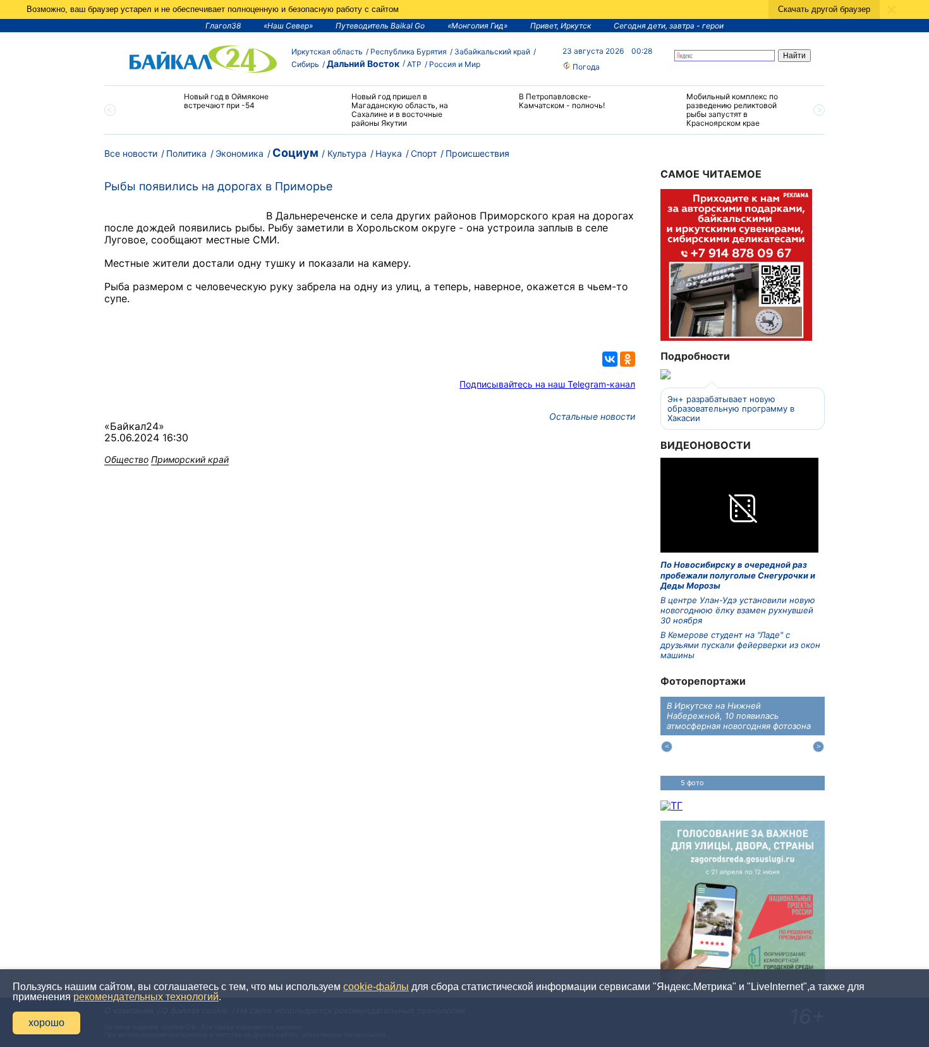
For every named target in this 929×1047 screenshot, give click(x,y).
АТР (414, 64)
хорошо (46, 1022)
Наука (388, 153)
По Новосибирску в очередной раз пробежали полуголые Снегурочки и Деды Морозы (737, 575)
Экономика (240, 153)
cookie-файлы (376, 986)
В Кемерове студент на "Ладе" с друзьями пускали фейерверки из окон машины (740, 645)
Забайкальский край (492, 51)
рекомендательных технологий (146, 996)
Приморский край (190, 459)
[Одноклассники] (627, 359)
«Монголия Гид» (477, 25)
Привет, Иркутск (560, 25)
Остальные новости (592, 416)
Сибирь (305, 64)
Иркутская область (327, 51)
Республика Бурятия (408, 51)
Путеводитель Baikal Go (380, 25)
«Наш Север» (288, 25)
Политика (186, 153)
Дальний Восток (363, 63)
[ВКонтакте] (609, 359)
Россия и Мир (454, 64)
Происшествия (477, 153)
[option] (213, 106)
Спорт (424, 153)
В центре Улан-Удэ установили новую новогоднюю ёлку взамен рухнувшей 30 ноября (737, 610)
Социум (295, 152)
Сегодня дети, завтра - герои (669, 25)
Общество (126, 459)
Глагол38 (223, 25)
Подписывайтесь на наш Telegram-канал (547, 384)
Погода (585, 66)
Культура (347, 153)
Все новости (130, 153)
